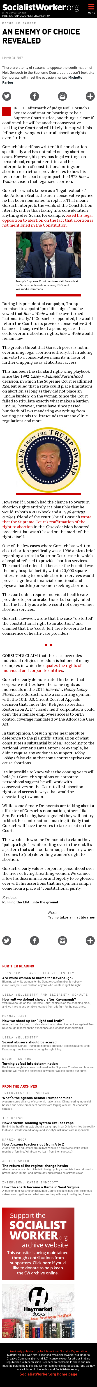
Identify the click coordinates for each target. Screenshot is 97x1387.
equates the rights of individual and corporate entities (41, 668)
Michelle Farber (19, 23)
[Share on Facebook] (34, 99)
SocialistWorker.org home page (48, 1374)
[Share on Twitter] (6, 99)
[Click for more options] (90, 99)
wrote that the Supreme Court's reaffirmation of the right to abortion (47, 521)
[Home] (40, 7)
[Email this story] (62, 99)
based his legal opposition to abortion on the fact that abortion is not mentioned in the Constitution (47, 220)
